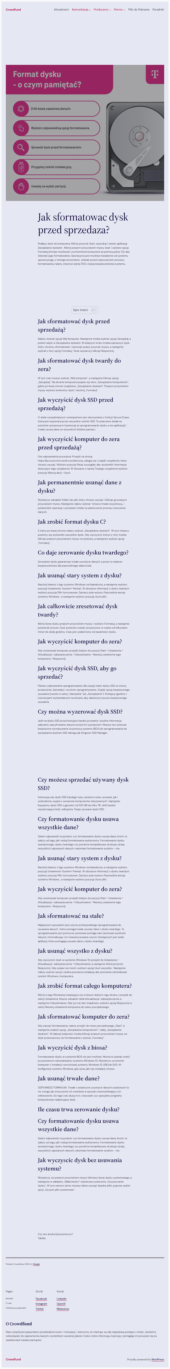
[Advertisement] (85, 46)
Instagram (41, 1303)
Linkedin (62, 1298)
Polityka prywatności (16, 1308)
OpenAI (61, 1303)
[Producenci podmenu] (110, 10)
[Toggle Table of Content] (92, 310)
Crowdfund (13, 10)
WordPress (157, 1359)
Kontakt (9, 1298)
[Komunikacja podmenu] (90, 10)
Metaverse (63, 1309)
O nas (9, 1303)
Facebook (41, 1298)
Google (36, 1264)
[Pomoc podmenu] (124, 10)
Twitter (40, 1309)
